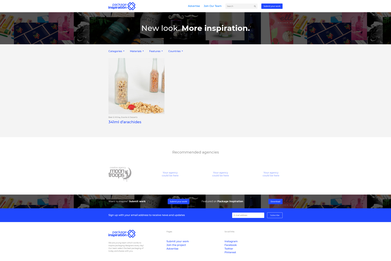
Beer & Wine (114, 117)
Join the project (176, 245)
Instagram (231, 241)
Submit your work (272, 6)
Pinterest (230, 252)
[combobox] (116, 51)
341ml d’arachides (124, 122)
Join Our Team (213, 6)
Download (275, 201)
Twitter (229, 248)
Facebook (231, 245)
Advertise (194, 6)
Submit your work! (178, 201)
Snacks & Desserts (129, 117)
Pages (169, 231)
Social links (229, 231)
